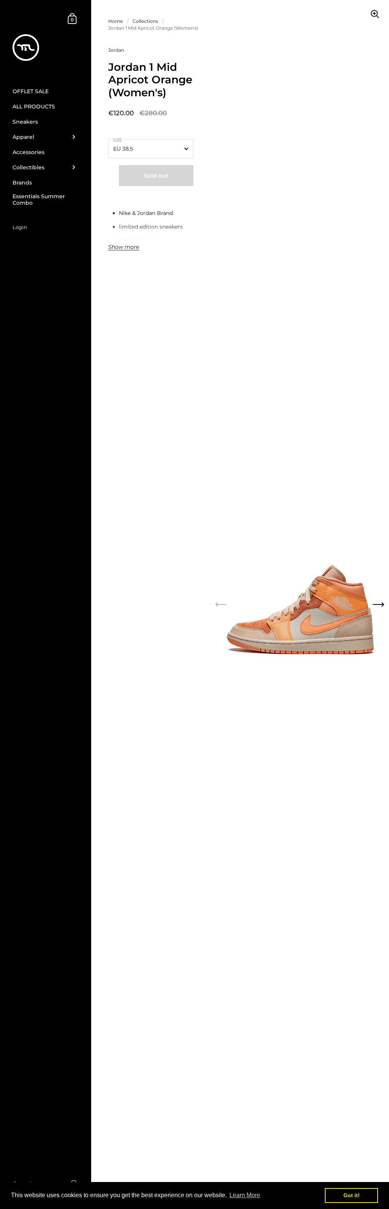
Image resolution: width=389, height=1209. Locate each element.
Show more (123, 247)
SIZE (117, 140)
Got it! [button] (351, 1195)
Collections (145, 21)
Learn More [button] (244, 1195)
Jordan (116, 50)
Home (115, 21)
